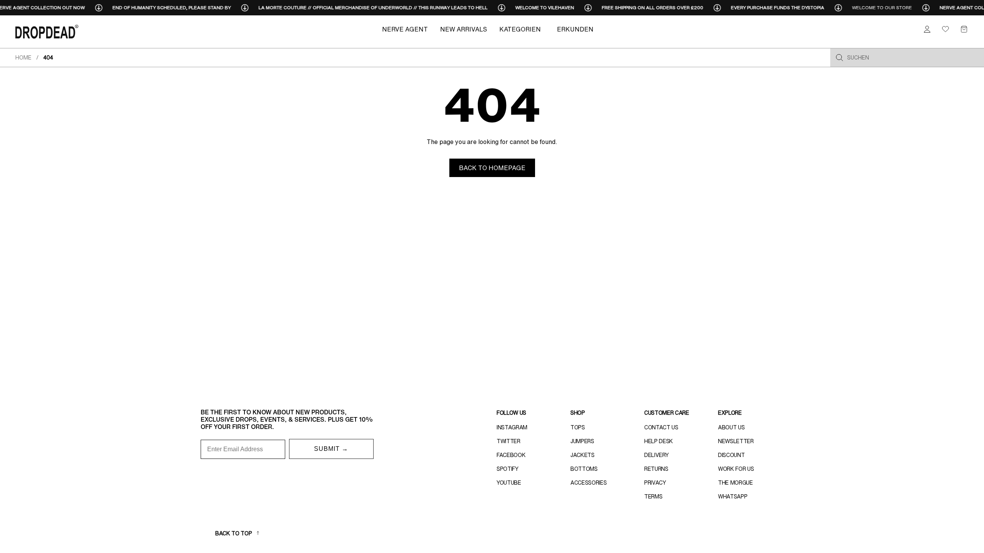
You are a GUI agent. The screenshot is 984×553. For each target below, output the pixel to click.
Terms (579, 359)
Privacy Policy (555, 359)
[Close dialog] (634, 210)
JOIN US (567, 314)
